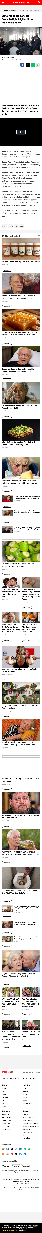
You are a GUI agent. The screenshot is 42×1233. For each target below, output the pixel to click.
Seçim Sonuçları (7, 1120)
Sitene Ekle (26, 1138)
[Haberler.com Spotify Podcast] (29, 1149)
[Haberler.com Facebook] (7, 1149)
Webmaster (26, 1129)
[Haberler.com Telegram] (20, 1154)
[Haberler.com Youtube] (11, 1154)
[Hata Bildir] (19, 1188)
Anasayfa (5, 10)
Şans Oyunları (6, 1123)
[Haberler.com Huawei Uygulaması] (25, 1166)
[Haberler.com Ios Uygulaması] (6, 1166)
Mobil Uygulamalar (28, 1132)
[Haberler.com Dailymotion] (24, 1154)
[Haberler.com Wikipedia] (7, 1154)
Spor (3, 1091)
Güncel (13, 10)
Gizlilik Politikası (28, 1117)
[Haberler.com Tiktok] (16, 1154)
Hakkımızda (5, 1078)
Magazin (4, 1094)
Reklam (12, 1078)
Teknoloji (25, 1091)
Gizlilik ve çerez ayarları (9, 1188)
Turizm (25, 1097)
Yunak (22, 226)
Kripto (3, 1100)
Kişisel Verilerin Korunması (31, 1123)
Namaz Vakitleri (6, 1117)
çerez (36, 1225)
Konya (11, 226)
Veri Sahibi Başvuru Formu (31, 1126)
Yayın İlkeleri (32, 1078)
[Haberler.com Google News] (3, 1149)
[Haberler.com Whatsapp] (24, 1149)
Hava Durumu (6, 1114)
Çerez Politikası (27, 1120)
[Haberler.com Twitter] (11, 1149)
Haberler (4, 1085)
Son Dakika (5, 1097)
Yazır (16, 226)
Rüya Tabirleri (6, 1126)
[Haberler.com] (8, 1072)
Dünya (4, 1106)
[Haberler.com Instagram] (16, 1149)
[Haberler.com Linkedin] (20, 1149)
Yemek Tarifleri (6, 1129)
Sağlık (24, 1088)
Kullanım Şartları (28, 1114)
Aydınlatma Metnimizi (8, 1230)
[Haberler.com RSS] (3, 1154)
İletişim (19, 1078)
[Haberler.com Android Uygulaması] (15, 1166)
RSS (24, 1135)
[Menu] (3, 2)
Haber (14, 1184)
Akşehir (4, 226)
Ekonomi (4, 1088)
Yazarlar (25, 1100)
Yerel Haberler (27, 1103)
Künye (25, 1078)
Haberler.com (6, 1111)
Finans (25, 1094)
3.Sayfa (4, 1103)
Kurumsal (26, 1111)
